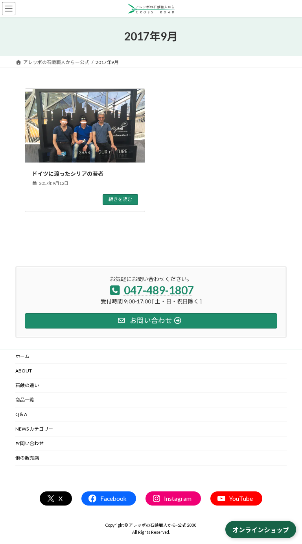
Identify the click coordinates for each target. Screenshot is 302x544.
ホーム (22, 356)
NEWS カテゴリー (34, 429)
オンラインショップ (260, 529)
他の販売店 (27, 458)
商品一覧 (24, 400)
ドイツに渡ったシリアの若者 (67, 173)
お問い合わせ (29, 443)
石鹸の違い (27, 385)
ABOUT (23, 371)
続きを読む (120, 199)
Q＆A (21, 414)
